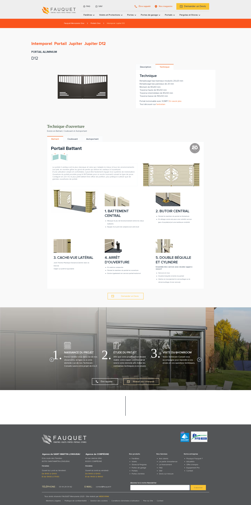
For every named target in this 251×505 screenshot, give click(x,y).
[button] (88, 15)
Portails (135, 471)
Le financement (165, 464)
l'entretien (160, 104)
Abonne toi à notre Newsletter (143, 483)
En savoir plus (175, 101)
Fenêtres (135, 458)
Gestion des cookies (99, 501)
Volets (134, 461)
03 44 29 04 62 (65, 487)
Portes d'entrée (138, 474)
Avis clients (163, 458)
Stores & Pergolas (139, 464)
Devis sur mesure (166, 474)
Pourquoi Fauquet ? (194, 458)
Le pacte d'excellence (168, 461)
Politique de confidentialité (76, 501)
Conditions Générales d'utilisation (125, 501)
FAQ (160, 468)
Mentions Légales (53, 501)
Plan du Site (148, 501)
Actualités (190, 461)
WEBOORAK (104, 496)
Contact (189, 471)
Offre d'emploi (192, 464)
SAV (160, 471)
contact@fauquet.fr (103, 487)
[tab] (145, 67)
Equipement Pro (193, 468)
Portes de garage (139, 468)
